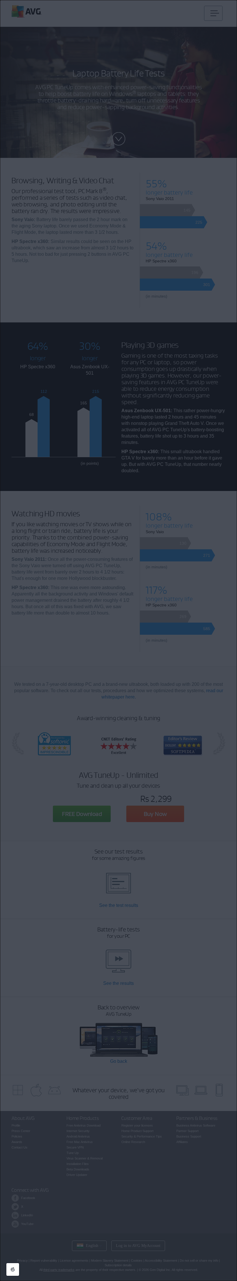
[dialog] (118, 640)
